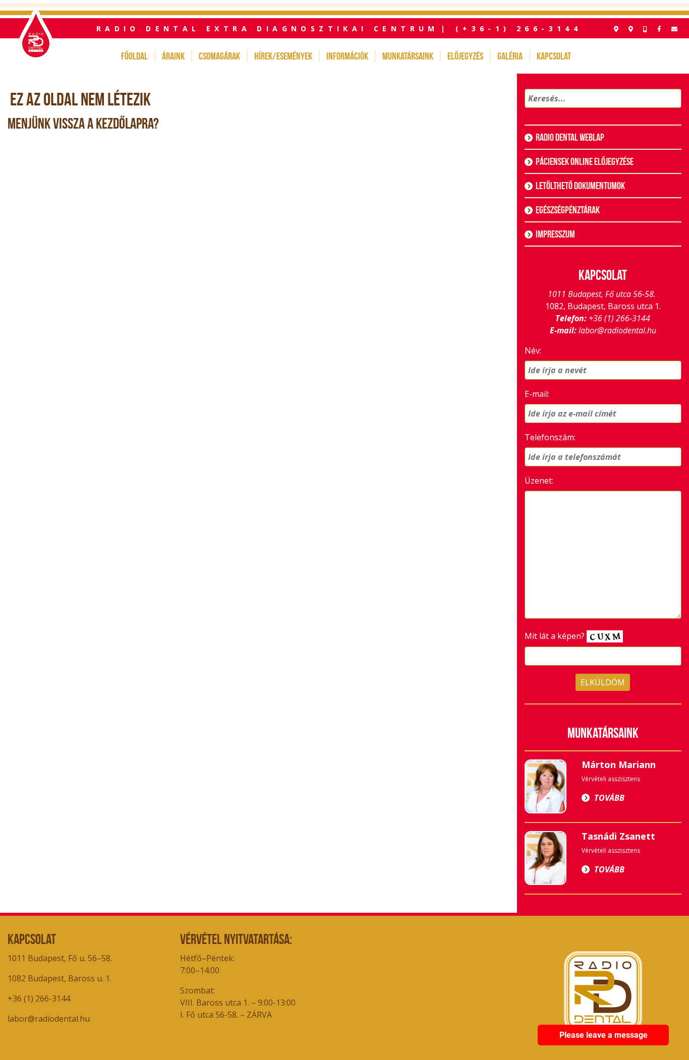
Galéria (510, 56)
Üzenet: (539, 480)
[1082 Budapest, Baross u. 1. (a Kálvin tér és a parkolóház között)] (616, 29)
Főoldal (134, 56)
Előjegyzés (465, 56)
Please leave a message (603, 1035)
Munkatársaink (407, 56)
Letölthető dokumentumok (580, 185)
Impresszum (555, 234)
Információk (347, 56)
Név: (533, 350)
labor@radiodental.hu (617, 330)
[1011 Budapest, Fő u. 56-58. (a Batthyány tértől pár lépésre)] (630, 29)
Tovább (609, 797)
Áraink (173, 56)
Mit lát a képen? (556, 635)
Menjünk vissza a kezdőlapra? (83, 123)
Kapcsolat (554, 56)
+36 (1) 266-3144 (619, 318)
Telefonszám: (550, 437)
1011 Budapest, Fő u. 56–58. (60, 958)
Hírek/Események (283, 56)
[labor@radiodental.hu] (674, 29)
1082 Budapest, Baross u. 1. (60, 978)
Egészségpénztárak (568, 209)
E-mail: (537, 393)
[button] (672, 111)
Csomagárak (219, 56)
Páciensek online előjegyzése (585, 161)
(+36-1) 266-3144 (518, 28)
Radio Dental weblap (570, 137)
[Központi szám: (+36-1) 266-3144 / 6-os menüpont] (645, 29)
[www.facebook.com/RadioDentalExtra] (659, 29)
